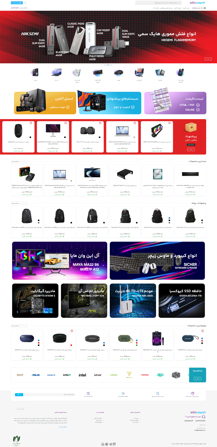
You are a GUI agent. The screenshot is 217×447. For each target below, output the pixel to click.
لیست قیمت (186, 8)
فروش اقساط (98, 422)
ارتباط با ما (156, 8)
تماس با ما (136, 422)
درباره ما (136, 418)
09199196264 (188, 421)
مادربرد (35, 80)
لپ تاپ (56, 80)
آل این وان (139, 80)
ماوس (118, 80)
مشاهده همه (191, 145)
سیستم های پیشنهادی (166, 8)
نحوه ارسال (99, 420)
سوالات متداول (98, 418)
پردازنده (160, 80)
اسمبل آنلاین (177, 8)
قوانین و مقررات (134, 420)
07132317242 (15, 8)
